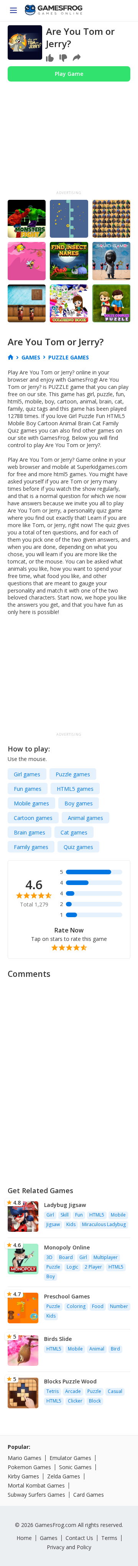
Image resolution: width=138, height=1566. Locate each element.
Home (24, 1538)
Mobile (118, 1215)
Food (98, 1306)
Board (66, 1257)
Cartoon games (33, 817)
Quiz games (78, 847)
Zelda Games (63, 1476)
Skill (65, 1215)
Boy (50, 1276)
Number (119, 1306)
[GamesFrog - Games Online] (53, 11)
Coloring (76, 1306)
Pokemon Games (29, 1467)
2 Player (93, 1267)
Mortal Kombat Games (36, 1485)
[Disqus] (69, 1079)
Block (95, 1401)
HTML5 (96, 1215)
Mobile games (31, 803)
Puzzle (53, 1267)
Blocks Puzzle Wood (70, 1381)
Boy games (78, 803)
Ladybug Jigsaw (65, 1204)
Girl (50, 1215)
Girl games (27, 774)
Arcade (73, 1391)
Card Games (88, 1494)
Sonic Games (75, 1467)
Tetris (52, 1391)
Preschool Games (67, 1296)
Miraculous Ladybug (104, 1224)
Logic (72, 1267)
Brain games (29, 832)
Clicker (75, 1401)
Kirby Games (23, 1476)
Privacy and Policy (69, 1547)
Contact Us (79, 1538)
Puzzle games (73, 774)
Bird (115, 1349)
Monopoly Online (67, 1247)
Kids (71, 1224)
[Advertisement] (69, 139)
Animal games (85, 817)
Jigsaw (53, 1224)
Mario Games (24, 1457)
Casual (115, 1391)
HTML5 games (75, 788)
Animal (96, 1349)
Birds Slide (58, 1338)
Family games (31, 847)
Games (49, 1538)
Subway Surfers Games (36, 1494)
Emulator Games (70, 1457)
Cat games (74, 832)
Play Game (69, 73)
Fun (79, 1215)
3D (49, 1257)
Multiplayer (106, 1257)
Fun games (27, 788)
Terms (109, 1538)
